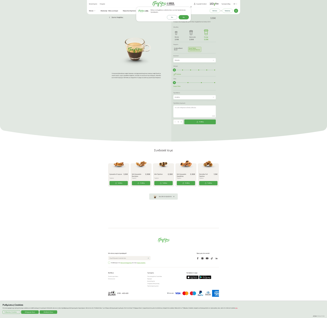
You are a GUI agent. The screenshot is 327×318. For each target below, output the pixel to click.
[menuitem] (92, 11)
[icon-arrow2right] (148, 258)
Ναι (184, 17)
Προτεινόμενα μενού (152, 286)
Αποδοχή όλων (48, 312)
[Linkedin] (216, 258)
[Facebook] (197, 258)
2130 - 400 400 (122, 293)
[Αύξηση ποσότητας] (181, 122)
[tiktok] (211, 258)
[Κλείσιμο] (191, 7)
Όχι (172, 17)
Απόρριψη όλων (30, 312)
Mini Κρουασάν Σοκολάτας (181, 175)
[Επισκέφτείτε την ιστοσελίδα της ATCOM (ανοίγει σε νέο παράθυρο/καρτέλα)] (318, 316)
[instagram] (202, 258)
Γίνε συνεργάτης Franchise (154, 276)
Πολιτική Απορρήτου (126, 263)
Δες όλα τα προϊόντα (165, 196)
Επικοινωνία (111, 279)
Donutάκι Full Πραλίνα (203, 175)
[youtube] (207, 258)
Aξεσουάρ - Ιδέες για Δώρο (109, 11)
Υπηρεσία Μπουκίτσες (153, 283)
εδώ (236, 308)
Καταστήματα (151, 281)
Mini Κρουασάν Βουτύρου (136, 175)
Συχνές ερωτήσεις (113, 276)
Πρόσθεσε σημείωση (179, 103)
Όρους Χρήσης (141, 263)
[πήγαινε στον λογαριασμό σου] (214, 4)
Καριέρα (149, 279)
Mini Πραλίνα (158, 174)
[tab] (194, 47)
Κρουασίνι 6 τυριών (116, 174)
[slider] (174, 70)
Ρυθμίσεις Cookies (10, 312)
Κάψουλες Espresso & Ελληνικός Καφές (135, 11)
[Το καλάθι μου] (236, 11)
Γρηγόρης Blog (226, 4)
